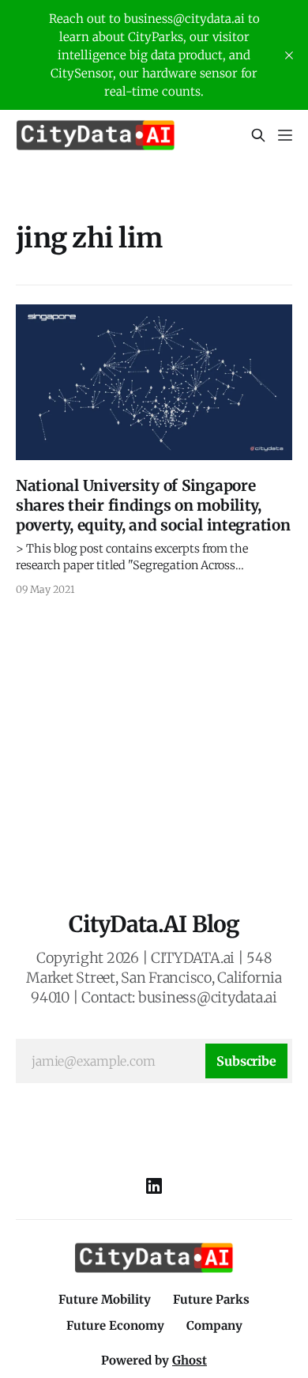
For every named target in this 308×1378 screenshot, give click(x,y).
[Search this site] (258, 135)
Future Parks (211, 1299)
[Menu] (285, 135)
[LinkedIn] (154, 1186)
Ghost (189, 1360)
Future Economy (115, 1325)
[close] (289, 55)
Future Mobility (104, 1299)
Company (214, 1325)
